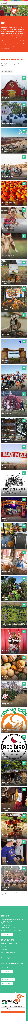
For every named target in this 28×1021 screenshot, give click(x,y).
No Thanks (9, 1017)
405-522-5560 (7, 930)
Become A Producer (7, 979)
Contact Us (7, 934)
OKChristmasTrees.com (7, 955)
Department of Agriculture (8, 952)
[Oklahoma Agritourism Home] (4, 3)
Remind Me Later (15, 1017)
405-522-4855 (17, 930)
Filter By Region (7, 71)
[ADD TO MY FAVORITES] (24, 78)
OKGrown (4, 949)
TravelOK (3, 946)
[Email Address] (14, 968)
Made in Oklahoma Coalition (9, 943)
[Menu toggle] (25, 3)
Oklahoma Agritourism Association (11, 958)
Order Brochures (7, 983)
